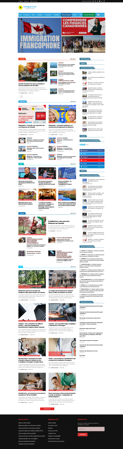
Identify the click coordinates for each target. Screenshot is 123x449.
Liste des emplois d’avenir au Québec (27, 433)
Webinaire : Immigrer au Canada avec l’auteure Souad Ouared (35, 140)
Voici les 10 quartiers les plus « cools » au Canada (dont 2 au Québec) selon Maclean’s (66, 91)
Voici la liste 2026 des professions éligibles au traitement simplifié (36, 245)
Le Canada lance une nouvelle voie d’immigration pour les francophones (93, 181)
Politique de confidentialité (54, 436)
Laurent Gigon (23, 134)
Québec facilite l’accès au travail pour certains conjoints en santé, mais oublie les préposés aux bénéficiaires (92, 201)
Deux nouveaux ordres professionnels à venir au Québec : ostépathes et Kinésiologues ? (62, 395)
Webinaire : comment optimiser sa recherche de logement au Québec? (61, 126)
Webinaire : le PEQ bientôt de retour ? (65, 140)
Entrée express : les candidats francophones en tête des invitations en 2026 (66, 65)
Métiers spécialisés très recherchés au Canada (29, 425)
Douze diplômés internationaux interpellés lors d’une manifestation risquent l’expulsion (67, 83)
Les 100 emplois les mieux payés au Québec (71, 49)
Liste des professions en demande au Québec (29, 428)
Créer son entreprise (31, 320)
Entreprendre (41, 320)
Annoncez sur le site (53, 430)
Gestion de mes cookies (54, 438)
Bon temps (82, 355)
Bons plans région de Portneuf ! (88, 328)
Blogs (64, 178)
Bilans (27, 178)
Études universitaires (24, 287)
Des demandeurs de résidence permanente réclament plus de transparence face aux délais (92, 123)
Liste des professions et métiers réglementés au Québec (31, 436)
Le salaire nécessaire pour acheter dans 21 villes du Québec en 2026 (61, 291)
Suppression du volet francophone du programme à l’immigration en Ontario (93, 208)
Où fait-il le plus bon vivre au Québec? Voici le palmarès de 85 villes (31, 84)
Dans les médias (52, 422)
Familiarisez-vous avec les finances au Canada (58, 222)
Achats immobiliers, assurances (57, 287)
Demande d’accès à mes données (56, 441)
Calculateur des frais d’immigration (26, 444)
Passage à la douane (49, 199)
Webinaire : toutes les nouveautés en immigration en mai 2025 (66, 157)
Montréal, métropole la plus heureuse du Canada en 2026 (66, 73)
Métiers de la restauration (32, 355)
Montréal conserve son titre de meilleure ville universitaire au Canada (31, 291)
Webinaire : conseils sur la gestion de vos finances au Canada (31, 126)
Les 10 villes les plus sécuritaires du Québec (92, 49)
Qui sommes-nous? (52, 425)
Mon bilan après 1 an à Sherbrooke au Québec (25, 203)
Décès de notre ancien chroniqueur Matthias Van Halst (26, 183)
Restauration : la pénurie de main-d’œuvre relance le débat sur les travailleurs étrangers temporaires (30, 360)
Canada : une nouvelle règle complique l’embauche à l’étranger (62, 324)
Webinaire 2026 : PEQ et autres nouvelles (35, 149)
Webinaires (28, 122)
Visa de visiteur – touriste (34, 253)
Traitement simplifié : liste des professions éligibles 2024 (65, 260)
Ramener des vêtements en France (89, 351)
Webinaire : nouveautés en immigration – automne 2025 (65, 149)
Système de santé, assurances (56, 355)
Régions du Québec (28, 199)
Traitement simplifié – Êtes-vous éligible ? (28, 438)
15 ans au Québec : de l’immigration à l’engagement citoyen (65, 183)
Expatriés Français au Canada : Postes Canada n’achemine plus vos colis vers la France (92, 89)
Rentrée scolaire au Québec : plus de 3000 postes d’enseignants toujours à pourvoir (93, 194)
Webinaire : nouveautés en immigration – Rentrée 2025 (34, 157)
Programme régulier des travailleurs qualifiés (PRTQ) (30, 430)
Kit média (50, 428)
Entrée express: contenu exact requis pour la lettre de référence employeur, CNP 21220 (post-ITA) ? (91, 334)
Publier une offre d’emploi (24, 422)
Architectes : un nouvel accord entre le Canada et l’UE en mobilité (31, 394)
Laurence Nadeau (24, 334)
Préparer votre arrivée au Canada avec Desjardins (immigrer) (32, 234)
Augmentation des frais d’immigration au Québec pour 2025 (65, 240)
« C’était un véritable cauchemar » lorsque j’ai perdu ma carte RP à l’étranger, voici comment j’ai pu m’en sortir (46, 205)
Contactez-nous (52, 433)
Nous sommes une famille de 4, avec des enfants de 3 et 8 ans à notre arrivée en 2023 (67, 204)
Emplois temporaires (61, 320)
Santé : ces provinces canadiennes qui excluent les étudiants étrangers (62, 359)
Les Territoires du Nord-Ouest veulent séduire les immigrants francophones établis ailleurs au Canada (92, 111)
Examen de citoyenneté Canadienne (26, 441)
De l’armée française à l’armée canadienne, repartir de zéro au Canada (46, 183)
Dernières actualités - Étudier (33, 286)
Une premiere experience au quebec (89, 340)
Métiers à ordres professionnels (34, 390)
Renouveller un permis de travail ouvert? (90, 318)
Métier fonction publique (45, 178)
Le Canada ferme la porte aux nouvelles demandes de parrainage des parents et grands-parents (92, 96)
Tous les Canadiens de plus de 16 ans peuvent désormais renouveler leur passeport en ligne (93, 234)
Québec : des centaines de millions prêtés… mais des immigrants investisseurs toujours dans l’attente (31, 325)
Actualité (21, 80)
